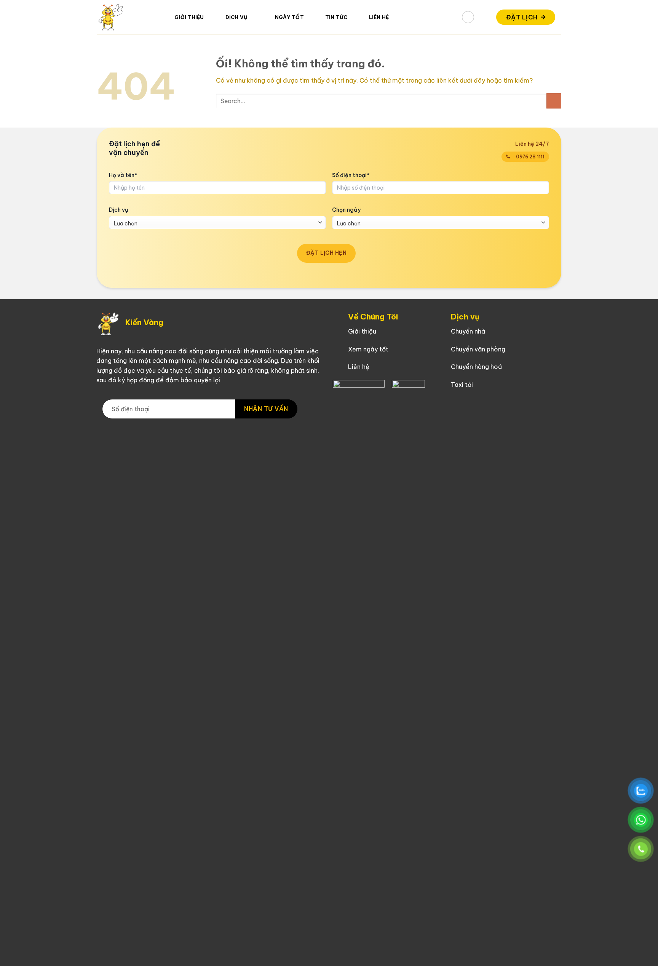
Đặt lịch (522, 17)
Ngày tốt (289, 17)
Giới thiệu (189, 17)
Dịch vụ (118, 209)
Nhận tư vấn (266, 408)
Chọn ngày (346, 209)
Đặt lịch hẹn (326, 252)
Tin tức (336, 17)
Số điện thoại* (351, 175)
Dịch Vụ (236, 17)
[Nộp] (553, 100)
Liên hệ (379, 17)
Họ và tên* (123, 175)
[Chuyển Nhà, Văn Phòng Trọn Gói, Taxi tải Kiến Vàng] (130, 17)
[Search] (468, 17)
